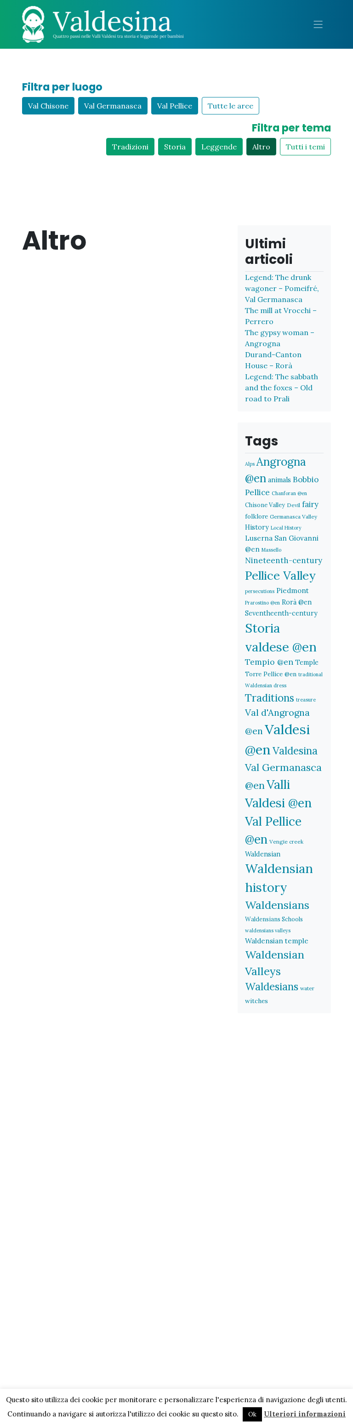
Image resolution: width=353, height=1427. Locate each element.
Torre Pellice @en (270, 674)
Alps (250, 464)
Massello (271, 550)
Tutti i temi (305, 146)
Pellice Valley (280, 575)
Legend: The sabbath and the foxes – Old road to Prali (281, 387)
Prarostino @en (262, 602)
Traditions (269, 697)
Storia (175, 146)
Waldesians (271, 986)
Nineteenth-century (283, 560)
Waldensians (277, 905)
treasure (306, 699)
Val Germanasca (113, 105)
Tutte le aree (230, 105)
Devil (293, 505)
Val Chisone (48, 105)
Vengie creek (286, 841)
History (257, 527)
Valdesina (295, 750)
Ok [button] (252, 1414)
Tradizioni (130, 146)
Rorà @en (297, 602)
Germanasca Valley (293, 516)
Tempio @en (269, 661)
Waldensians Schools (274, 919)
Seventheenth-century (281, 613)
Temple (307, 662)
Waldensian (262, 854)
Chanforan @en (289, 493)
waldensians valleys (267, 930)
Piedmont (292, 590)
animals (279, 479)
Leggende (219, 146)
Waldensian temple (276, 940)
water (307, 988)
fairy (310, 504)
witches (256, 1001)
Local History (286, 528)
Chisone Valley (265, 504)
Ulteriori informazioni (305, 1414)
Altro (261, 146)
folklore (256, 516)
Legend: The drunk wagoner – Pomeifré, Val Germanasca (282, 288)
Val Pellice (174, 105)
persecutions (259, 591)
